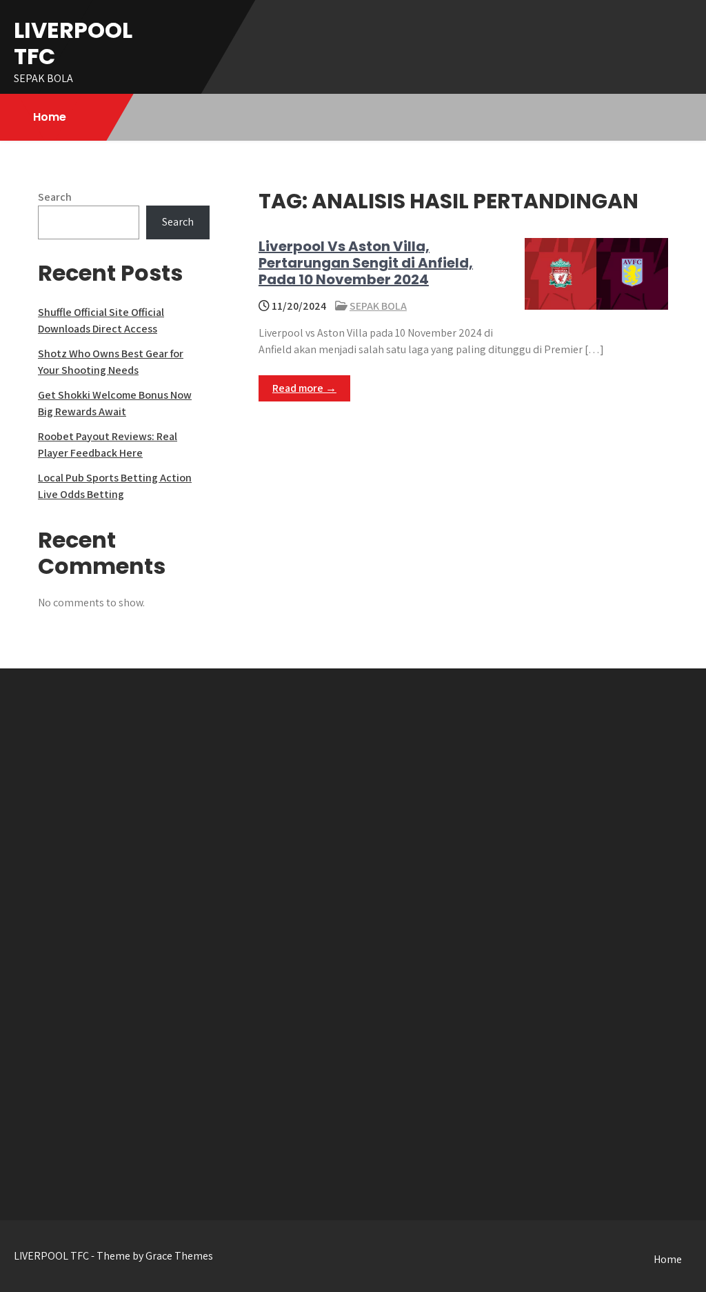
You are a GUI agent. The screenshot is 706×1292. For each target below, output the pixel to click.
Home (49, 117)
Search (55, 197)
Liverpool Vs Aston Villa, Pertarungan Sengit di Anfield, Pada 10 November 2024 (366, 263)
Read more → (304, 388)
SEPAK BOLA (378, 306)
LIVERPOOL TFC (73, 43)
